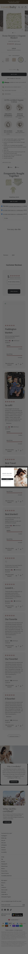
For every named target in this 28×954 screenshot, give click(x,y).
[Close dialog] (26, 468)
